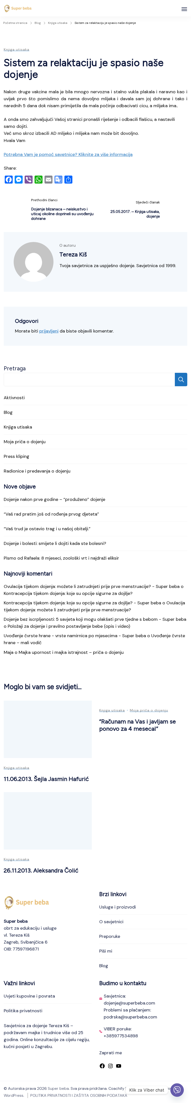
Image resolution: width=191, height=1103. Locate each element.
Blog (8, 412)
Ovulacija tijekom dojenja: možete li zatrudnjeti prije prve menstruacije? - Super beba (92, 586)
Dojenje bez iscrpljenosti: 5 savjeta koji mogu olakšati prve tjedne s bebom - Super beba (95, 619)
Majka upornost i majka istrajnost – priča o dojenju (71, 652)
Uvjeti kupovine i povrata (29, 996)
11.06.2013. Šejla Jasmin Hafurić (46, 778)
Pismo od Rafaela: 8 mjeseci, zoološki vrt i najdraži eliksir (61, 558)
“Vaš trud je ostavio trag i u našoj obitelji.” (47, 529)
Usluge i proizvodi (117, 907)
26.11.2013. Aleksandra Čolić (41, 870)
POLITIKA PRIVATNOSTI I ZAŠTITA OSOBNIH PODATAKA (78, 1095)
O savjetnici (111, 922)
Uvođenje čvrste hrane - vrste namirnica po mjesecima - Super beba (75, 636)
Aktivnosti (14, 398)
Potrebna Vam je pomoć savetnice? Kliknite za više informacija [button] (68, 154)
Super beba (58, 1088)
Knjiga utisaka (16, 49)
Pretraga (15, 368)
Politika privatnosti (23, 1011)
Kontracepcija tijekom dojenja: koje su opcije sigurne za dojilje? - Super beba (82, 603)
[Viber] (177, 1090)
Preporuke (109, 936)
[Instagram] (110, 1066)
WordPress (13, 1095)
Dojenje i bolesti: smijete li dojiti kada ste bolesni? (55, 543)
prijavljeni (48, 331)
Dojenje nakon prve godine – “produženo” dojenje (54, 499)
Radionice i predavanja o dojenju (37, 471)
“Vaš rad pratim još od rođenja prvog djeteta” (51, 514)
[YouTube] (119, 1066)
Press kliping (16, 456)
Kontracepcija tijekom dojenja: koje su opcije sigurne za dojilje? (68, 593)
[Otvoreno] (184, 9)
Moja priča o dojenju (25, 442)
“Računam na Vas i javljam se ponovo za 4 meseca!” (137, 725)
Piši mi (105, 951)
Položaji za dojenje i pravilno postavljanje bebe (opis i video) (69, 626)
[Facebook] (102, 1066)
